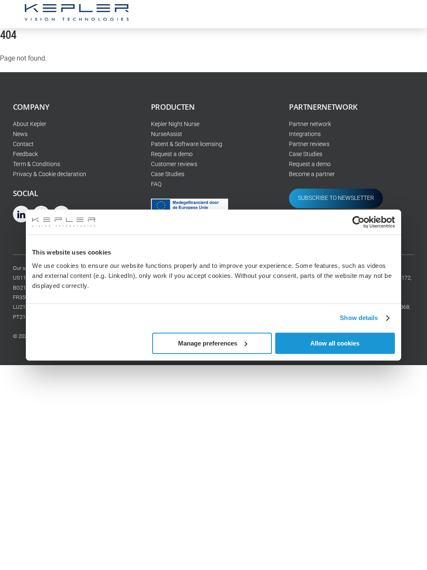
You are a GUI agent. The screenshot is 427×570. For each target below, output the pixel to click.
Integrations (305, 134)
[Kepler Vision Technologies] (77, 17)
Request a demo (172, 154)
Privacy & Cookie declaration (49, 174)
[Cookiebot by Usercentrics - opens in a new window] (358, 222)
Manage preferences (207, 343)
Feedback (25, 154)
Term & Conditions (36, 164)
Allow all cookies (334, 343)
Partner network (310, 124)
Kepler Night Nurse (175, 124)
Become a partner (312, 174)
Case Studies (167, 174)
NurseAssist (166, 134)
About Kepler (29, 124)
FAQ (156, 184)
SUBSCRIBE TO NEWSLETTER (336, 198)
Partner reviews (309, 144)
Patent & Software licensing (186, 144)
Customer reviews (174, 164)
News (20, 134)
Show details (359, 317)
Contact (23, 144)
